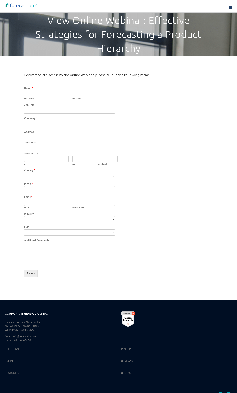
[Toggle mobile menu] (230, 7)
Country (29, 170)
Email (28, 197)
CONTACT (127, 372)
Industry (29, 213)
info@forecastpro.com (25, 336)
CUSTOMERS (12, 372)
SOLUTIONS (12, 349)
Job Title (29, 105)
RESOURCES (128, 349)
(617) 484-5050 (22, 340)
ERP (26, 227)
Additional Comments (36, 240)
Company (30, 118)
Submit (31, 273)
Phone (28, 183)
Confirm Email (77, 207)
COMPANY (127, 361)
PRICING (10, 361)
